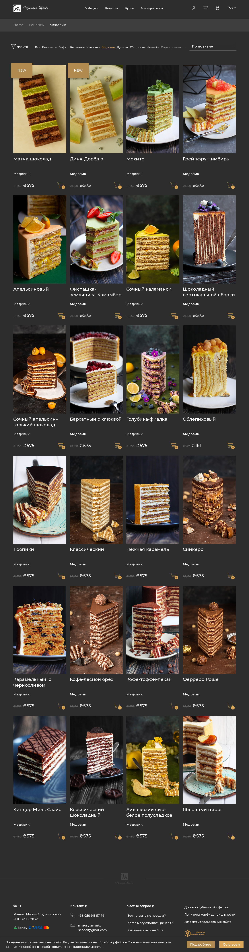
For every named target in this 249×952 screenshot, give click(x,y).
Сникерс (193, 549)
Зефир (64, 47)
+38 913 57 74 (91, 915)
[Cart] (205, 8)
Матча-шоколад (32, 159)
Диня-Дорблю (86, 159)
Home (18, 25)
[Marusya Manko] (31, 8)
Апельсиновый (31, 289)
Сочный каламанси (149, 289)
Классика (93, 47)
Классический (87, 549)
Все (37, 47)
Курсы (129, 8)
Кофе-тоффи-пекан (149, 679)
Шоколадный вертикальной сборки (209, 291)
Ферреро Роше (201, 679)
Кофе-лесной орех (91, 679)
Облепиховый (199, 419)
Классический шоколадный (87, 812)
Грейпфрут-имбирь (206, 159)
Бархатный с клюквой (96, 419)
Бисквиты (49, 47)
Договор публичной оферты (206, 907)
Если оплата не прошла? (146, 915)
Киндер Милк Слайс (37, 809)
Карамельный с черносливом (32, 682)
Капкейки (77, 47)
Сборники (137, 47)
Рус (230, 7)
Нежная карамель (147, 549)
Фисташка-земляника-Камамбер (96, 291)
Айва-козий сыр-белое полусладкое (149, 812)
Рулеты (123, 47)
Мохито (135, 159)
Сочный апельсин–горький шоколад (35, 421)
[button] (61, 185)
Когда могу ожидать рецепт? (150, 923)
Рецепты (111, 8)
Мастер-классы (152, 8)
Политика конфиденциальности (209, 914)
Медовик (109, 47)
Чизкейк (153, 47)
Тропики (23, 549)
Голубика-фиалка (146, 419)
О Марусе (91, 8)
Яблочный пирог (203, 809)
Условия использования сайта (208, 922)
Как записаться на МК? (145, 930)
